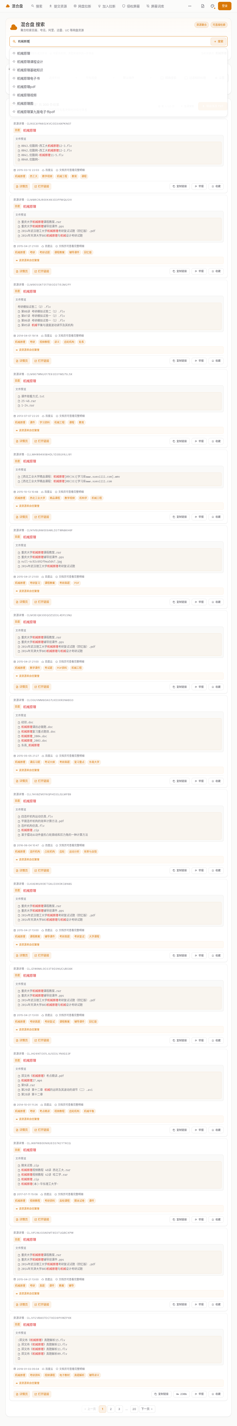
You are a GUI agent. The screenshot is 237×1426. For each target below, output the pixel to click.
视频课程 (50, 1375)
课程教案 (59, 252)
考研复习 (35, 583)
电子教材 (64, 1375)
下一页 (145, 1409)
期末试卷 (79, 1200)
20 (134, 1409)
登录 (225, 6)
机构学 (83, 498)
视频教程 (45, 342)
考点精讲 (45, 1111)
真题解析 (79, 1375)
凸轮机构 (50, 851)
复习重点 (79, 762)
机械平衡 (89, 1111)
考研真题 (64, 583)
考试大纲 (50, 762)
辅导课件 (74, 252)
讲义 (56, 342)
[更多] (190, 6)
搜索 (220, 41)
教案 (61, 1285)
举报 (201, 186)
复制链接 (182, 186)
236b (183, 1394)
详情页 (23, 186)
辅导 (71, 1285)
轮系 (81, 342)
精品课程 (55, 498)
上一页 (91, 1409)
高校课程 (64, 1200)
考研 (32, 252)
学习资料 (45, 422)
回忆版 (88, 252)
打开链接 (43, 186)
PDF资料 (62, 668)
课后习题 (35, 762)
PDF (76, 583)
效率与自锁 (90, 851)
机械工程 (62, 176)
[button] (212, 6)
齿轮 (62, 851)
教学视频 (47, 176)
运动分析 (74, 851)
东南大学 (94, 762)
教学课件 (35, 668)
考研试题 (45, 252)
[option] (118, 53)
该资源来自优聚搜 (29, 260)
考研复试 (79, 936)
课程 (84, 176)
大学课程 (94, 936)
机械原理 (20, 176)
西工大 (33, 176)
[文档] (203, 6)
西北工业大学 (37, 498)
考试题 (48, 668)
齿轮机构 (69, 342)
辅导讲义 (94, 1375)
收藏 (218, 186)
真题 (42, 1285)
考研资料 (50, 1200)
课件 (32, 422)
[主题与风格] (212, 6)
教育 (74, 176)
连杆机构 (35, 851)
